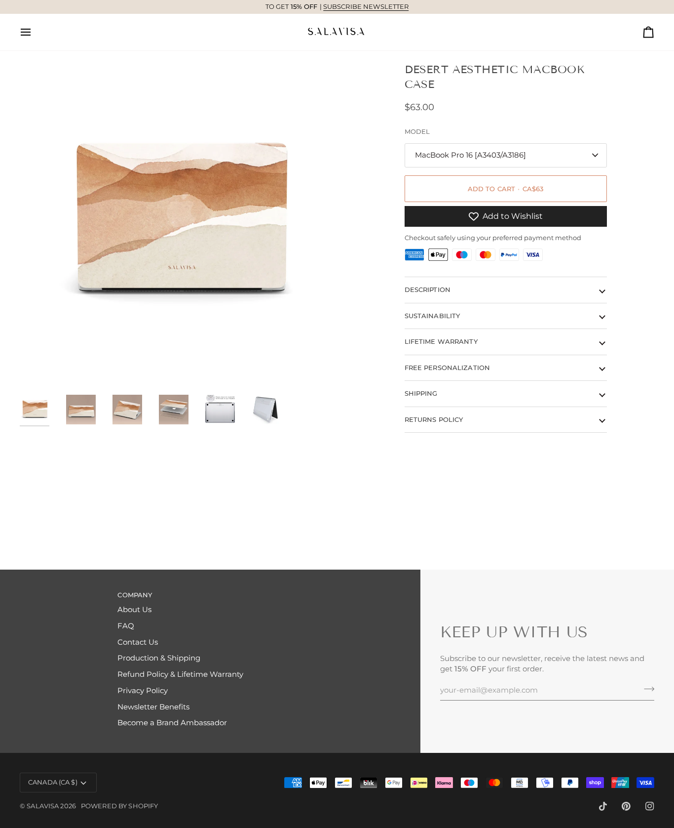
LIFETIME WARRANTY (441, 341)
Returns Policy (434, 419)
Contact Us (137, 642)
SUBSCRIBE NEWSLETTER (366, 6)
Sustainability (432, 316)
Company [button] (134, 595)
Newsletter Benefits (153, 707)
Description (427, 289)
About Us (134, 609)
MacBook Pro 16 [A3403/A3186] (470, 155)
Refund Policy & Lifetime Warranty (180, 674)
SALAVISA (43, 806)
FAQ (125, 625)
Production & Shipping (158, 658)
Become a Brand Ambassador (172, 722)
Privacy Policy (142, 690)
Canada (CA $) (52, 782)
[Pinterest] (626, 806)
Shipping (421, 393)
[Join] (646, 689)
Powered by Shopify (119, 806)
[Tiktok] (603, 806)
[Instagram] (649, 806)
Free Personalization (447, 368)
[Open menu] (34, 32)
